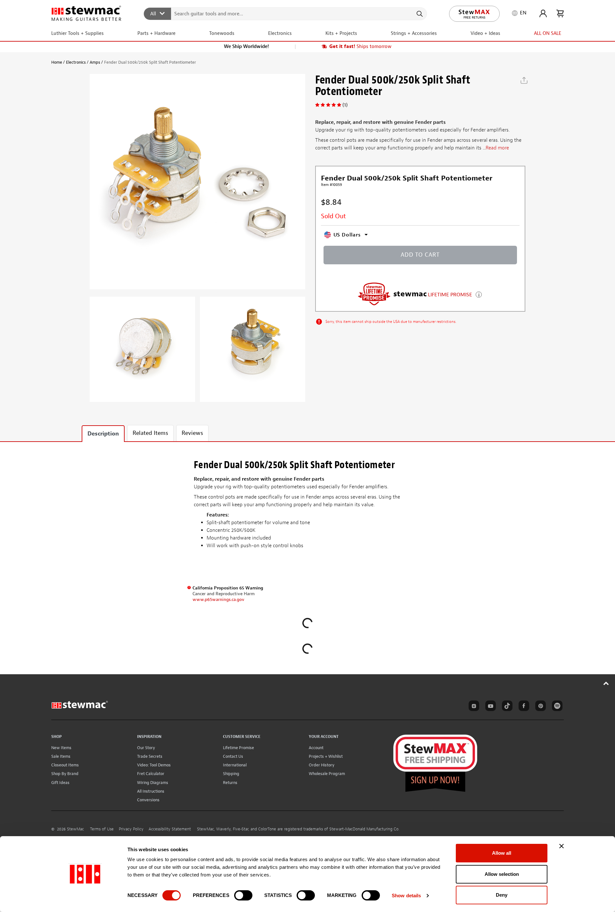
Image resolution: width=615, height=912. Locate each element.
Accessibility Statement (170, 829)
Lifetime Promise (238, 747)
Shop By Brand (64, 773)
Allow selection (502, 874)
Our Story (146, 747)
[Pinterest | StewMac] (539, 706)
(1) (345, 105)
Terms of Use (102, 829)
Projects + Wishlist (326, 756)
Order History (321, 765)
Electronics (76, 62)
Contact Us (233, 756)
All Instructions (150, 791)
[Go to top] (606, 683)
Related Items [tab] (150, 433)
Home (56, 62)
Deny (501, 895)
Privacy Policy (131, 829)
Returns (230, 782)
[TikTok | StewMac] (506, 706)
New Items (61, 747)
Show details (406, 895)
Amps (95, 62)
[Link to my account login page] (543, 13)
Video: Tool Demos (154, 765)
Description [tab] (103, 433)
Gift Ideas (60, 782)
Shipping (231, 773)
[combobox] (285, 13)
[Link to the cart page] (560, 13)
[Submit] (419, 14)
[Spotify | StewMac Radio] (556, 706)
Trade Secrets (149, 756)
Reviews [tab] (192, 433)
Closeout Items (65, 765)
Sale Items (60, 756)
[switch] (243, 895)
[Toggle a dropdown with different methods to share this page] (524, 80)
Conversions (148, 800)
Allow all (501, 853)
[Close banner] (561, 846)
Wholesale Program (327, 773)
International (235, 765)
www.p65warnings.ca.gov (218, 599)
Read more (497, 148)
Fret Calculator (150, 773)
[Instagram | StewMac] (472, 706)
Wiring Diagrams (152, 782)
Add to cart (420, 255)
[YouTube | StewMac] (489, 706)
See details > (479, 294)
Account (316, 747)
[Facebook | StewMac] (522, 706)
